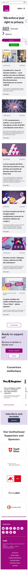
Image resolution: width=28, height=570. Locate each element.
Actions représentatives (8, 547)
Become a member (14, 350)
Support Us (14, 45)
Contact (16, 546)
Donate (14, 356)
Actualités (15, 552)
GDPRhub (15, 565)
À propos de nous (15, 563)
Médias (11, 546)
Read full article (9, 404)
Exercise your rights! (15, 558)
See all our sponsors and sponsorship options (14, 516)
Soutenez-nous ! (15, 560)
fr (4, 2)
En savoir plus (14, 325)
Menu (19, 8)
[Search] (24, 2)
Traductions (5, 546)
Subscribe (14, 420)
